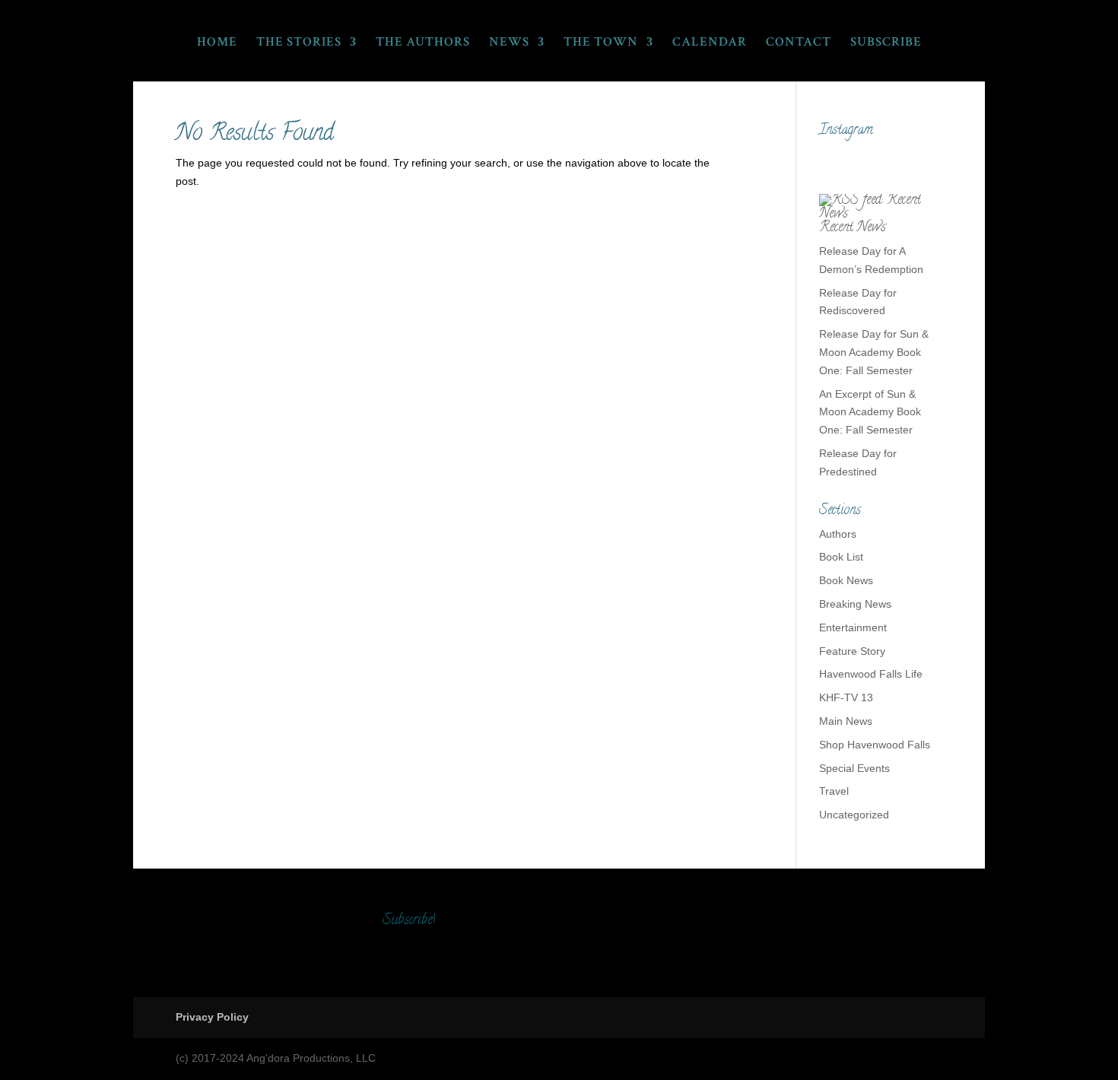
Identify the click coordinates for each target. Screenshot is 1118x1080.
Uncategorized (854, 814)
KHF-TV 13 (846, 697)
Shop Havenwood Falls (874, 745)
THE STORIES (298, 43)
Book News (846, 580)
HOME (217, 43)
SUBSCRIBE (886, 43)
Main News (845, 721)
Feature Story (852, 651)
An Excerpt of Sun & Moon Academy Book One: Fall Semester (870, 412)
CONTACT (798, 43)
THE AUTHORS (423, 43)
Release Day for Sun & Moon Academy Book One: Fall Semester (874, 352)
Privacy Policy (212, 1017)
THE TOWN (601, 43)
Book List (841, 557)
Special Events (854, 768)
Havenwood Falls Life (871, 674)
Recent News (852, 228)
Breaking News (855, 604)
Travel (834, 791)
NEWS (509, 43)
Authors (837, 534)
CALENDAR (709, 43)
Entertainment (853, 627)
